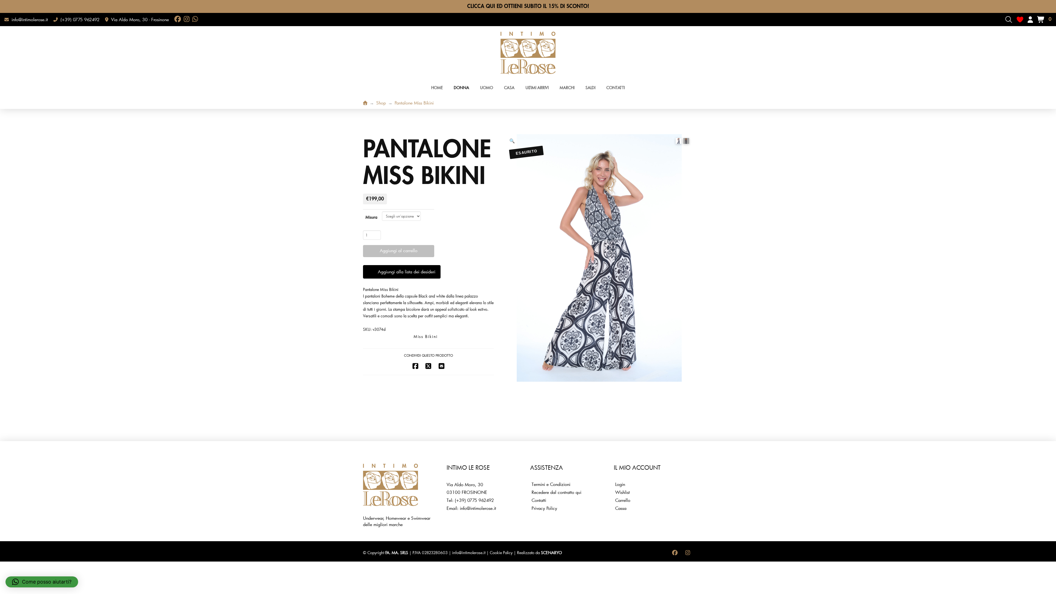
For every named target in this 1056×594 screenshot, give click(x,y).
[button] (1009, 19)
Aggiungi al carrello (398, 250)
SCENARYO (551, 552)
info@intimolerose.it (478, 508)
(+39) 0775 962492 (474, 500)
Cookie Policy (501, 552)
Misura (371, 217)
